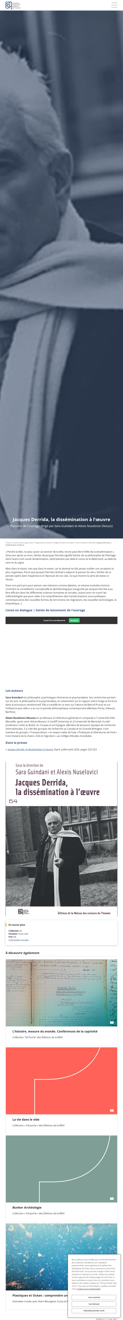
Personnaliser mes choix (94, 1311)
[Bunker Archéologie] (61, 1178)
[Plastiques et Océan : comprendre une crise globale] (61, 1266)
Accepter (74, 620)
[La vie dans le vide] (61, 1090)
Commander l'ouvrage (18, 939)
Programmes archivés (42, 543)
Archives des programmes (22, 543)
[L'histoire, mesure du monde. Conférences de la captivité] (61, 1002)
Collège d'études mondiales (63, 543)
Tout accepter (94, 1297)
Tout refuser (93, 1304)
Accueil (8, 543)
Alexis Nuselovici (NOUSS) (85, 543)
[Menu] (114, 5)
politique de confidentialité (88, 1289)
